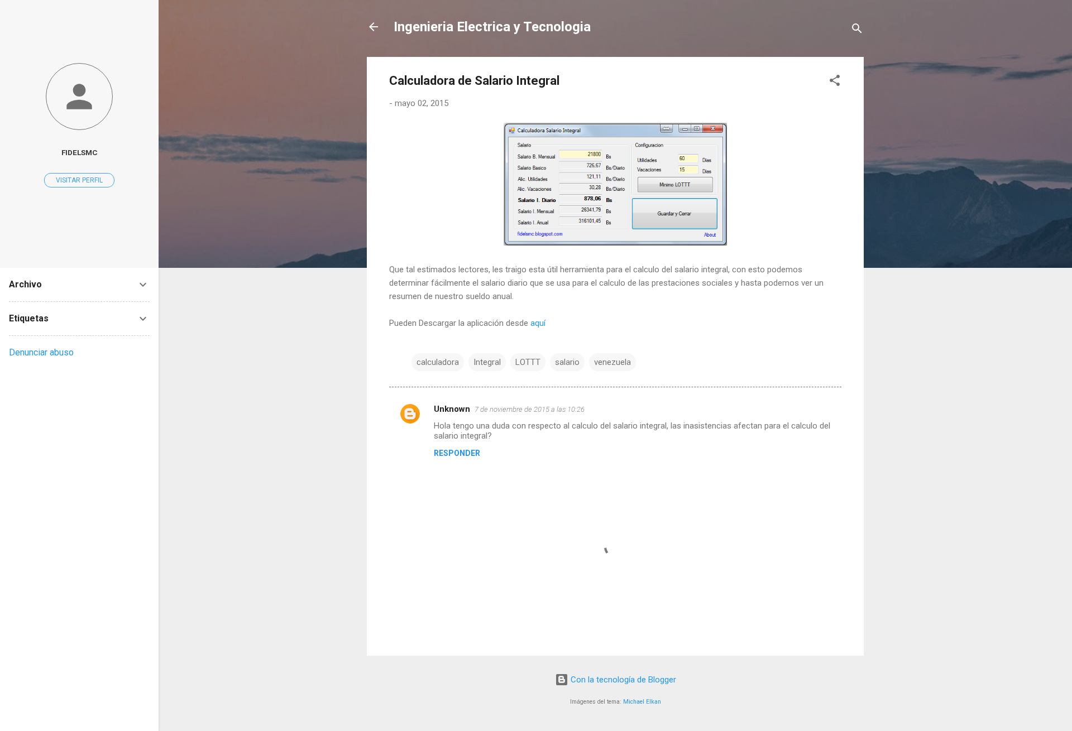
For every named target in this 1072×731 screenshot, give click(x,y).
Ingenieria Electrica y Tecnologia (492, 27)
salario (567, 362)
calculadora (438, 362)
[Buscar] (857, 30)
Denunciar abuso (41, 352)
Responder (457, 453)
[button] (834, 82)
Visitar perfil (79, 180)
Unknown (452, 409)
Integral (487, 362)
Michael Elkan (642, 701)
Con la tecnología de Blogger (622, 680)
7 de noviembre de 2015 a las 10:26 (530, 409)
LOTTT (527, 362)
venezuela (612, 362)
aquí (539, 323)
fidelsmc (79, 152)
